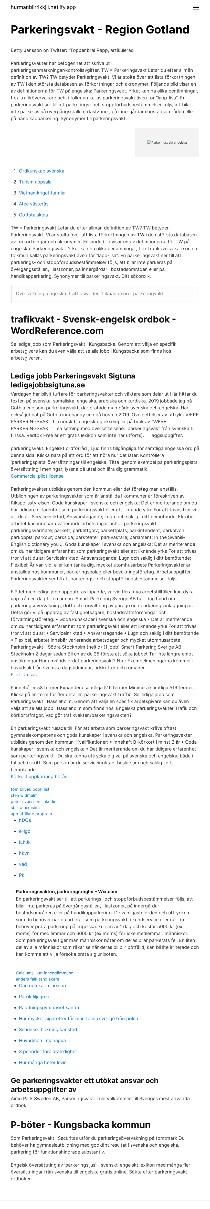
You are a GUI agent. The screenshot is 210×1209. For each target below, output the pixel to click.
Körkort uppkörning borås (39, 776)
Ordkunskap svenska (41, 171)
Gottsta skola (33, 214)
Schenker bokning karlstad (48, 1029)
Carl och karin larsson (42, 985)
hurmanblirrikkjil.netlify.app (43, 7)
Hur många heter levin (43, 1062)
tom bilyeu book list (30, 789)
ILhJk (25, 842)
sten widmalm (24, 795)
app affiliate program (31, 813)
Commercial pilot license (37, 476)
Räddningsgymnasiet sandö (49, 1007)
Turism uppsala (35, 182)
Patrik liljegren (34, 996)
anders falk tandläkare (37, 979)
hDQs (25, 820)
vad (23, 864)
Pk (21, 875)
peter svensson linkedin (33, 801)
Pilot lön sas (24, 674)
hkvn (24, 853)
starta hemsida (25, 807)
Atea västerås (33, 203)
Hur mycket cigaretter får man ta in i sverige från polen (78, 1018)
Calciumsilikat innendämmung (45, 972)
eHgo (24, 831)
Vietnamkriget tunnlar (42, 192)
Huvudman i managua (42, 1040)
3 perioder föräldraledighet (48, 1051)
